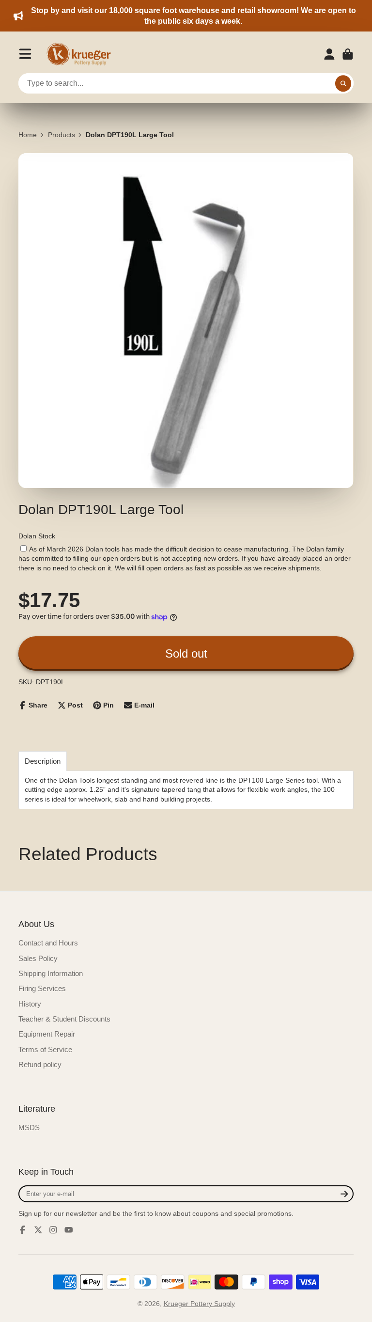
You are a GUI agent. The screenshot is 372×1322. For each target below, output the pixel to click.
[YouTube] (68, 1230)
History (29, 1004)
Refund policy (40, 1064)
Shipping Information (50, 973)
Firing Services (42, 988)
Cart (348, 54)
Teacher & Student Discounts (64, 1019)
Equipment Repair (46, 1034)
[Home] (82, 54)
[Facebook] (22, 1230)
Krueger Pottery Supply (199, 1303)
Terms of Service (45, 1049)
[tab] (42, 761)
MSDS (29, 1127)
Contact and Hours (48, 943)
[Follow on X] (38, 1230)
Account (329, 54)
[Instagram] (53, 1230)
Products (61, 135)
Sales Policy (38, 958)
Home (27, 135)
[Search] (343, 83)
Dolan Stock (36, 536)
